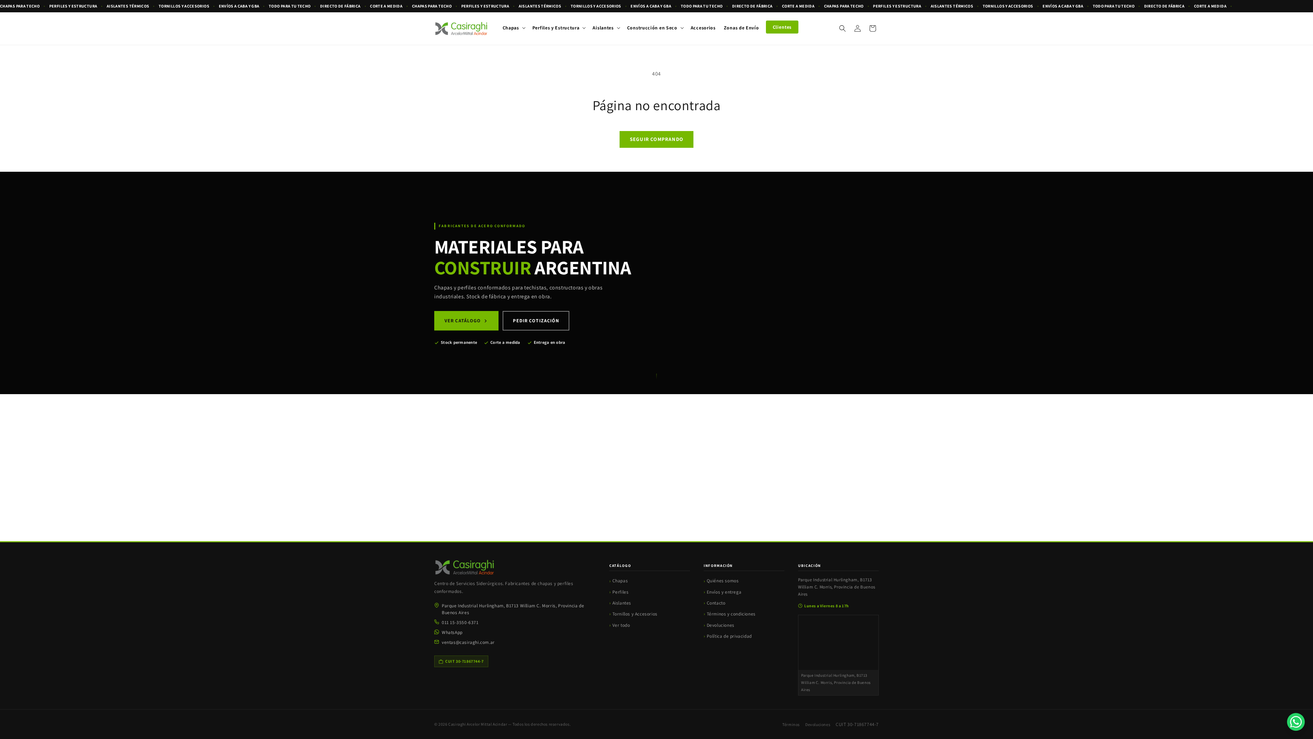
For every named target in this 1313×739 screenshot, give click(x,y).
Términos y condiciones (731, 614)
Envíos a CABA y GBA (239, 6)
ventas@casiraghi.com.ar (468, 642)
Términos (791, 724)
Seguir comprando (656, 139)
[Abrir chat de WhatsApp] (1296, 722)
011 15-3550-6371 (460, 622)
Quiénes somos (723, 581)
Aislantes (621, 603)
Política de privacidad (729, 636)
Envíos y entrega (724, 592)
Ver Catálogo (463, 320)
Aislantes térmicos (128, 6)
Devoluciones (720, 625)
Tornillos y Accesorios (635, 614)
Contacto (716, 603)
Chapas (620, 581)
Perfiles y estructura (73, 6)
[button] (513, 28)
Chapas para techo (20, 6)
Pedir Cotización (536, 320)
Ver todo (621, 625)
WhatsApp (452, 632)
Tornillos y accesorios (184, 6)
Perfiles (620, 592)
